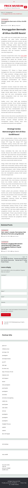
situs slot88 (5, 454)
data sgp (4, 365)
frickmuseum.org (16, 322)
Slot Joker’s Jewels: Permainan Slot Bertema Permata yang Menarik (13, 233)
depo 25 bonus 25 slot (7, 371)
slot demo (4, 394)
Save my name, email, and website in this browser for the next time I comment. (14, 310)
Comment (4, 275)
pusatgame (5, 355)
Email (2, 296)
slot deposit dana (6, 358)
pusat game (5, 388)
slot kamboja (5, 444)
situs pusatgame (6, 384)
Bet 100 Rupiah (6, 433)
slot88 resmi (5, 469)
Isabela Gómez (15, 236)
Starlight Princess (6, 424)
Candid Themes (15, 484)
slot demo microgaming (7, 398)
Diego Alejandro (16, 25)
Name (3, 291)
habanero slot (5, 375)
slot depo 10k (5, 352)
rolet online (4, 407)
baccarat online (6, 464)
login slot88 (24, 55)
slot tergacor (5, 378)
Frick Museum (13, 6)
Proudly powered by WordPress (10, 483)
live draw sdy (5, 368)
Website (3, 302)
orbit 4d (4, 466)
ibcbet (3, 381)
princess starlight (6, 468)
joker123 (4, 345)
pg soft (4, 362)
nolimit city (4, 401)
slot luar (4, 411)
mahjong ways (5, 349)
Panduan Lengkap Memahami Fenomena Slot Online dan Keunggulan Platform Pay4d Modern (11, 246)
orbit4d (4, 427)
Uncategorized (4, 19)
